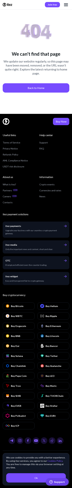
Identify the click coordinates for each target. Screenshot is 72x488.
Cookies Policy (54, 460)
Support (43, 142)
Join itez (52, 4)
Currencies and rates (50, 190)
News (42, 196)
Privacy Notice (10, 148)
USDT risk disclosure (13, 166)
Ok (36, 478)
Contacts (8, 202)
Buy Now (61, 121)
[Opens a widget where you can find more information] (57, 482)
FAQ (41, 148)
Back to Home (36, 87)
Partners (10, 190)
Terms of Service (11, 142)
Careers (9, 196)
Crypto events (47, 184)
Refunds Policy (10, 154)
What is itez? (9, 184)
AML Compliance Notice (15, 160)
